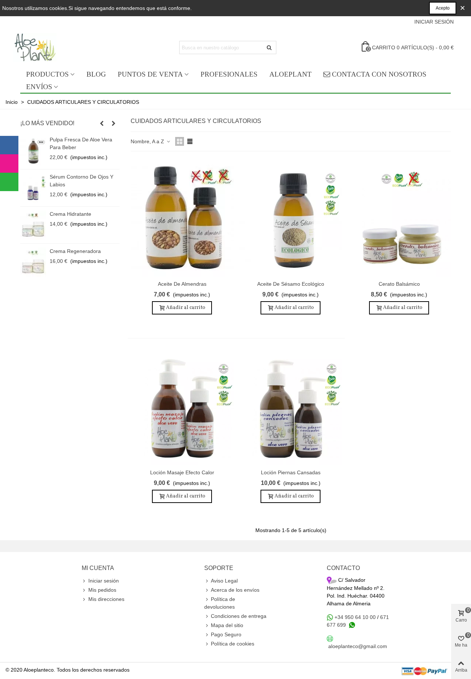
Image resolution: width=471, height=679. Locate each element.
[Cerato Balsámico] (399, 218)
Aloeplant (290, 74)
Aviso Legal (224, 581)
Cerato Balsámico (399, 284)
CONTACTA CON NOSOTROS (379, 74)
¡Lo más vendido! (47, 123)
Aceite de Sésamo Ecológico (290, 284)
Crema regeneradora (75, 251)
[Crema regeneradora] (33, 262)
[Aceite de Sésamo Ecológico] (290, 218)
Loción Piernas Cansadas (291, 472)
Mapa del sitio (227, 625)
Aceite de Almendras (182, 284)
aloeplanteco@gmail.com (357, 646)
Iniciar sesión (103, 581)
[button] (101, 123)
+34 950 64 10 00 (355, 617)
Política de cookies (232, 644)
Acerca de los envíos (235, 590)
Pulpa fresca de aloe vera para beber (81, 143)
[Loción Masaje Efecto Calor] (182, 406)
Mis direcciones (106, 599)
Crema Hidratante (70, 214)
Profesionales (229, 74)
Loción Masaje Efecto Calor (182, 472)
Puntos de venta (150, 74)
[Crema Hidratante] (33, 225)
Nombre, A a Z (148, 141)
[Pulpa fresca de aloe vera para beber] (33, 150)
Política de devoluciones (219, 603)
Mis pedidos (102, 590)
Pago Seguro (226, 634)
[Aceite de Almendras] (182, 218)
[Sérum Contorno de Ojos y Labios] (33, 188)
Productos (47, 74)
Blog (96, 74)
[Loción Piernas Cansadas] (290, 406)
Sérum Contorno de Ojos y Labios (81, 180)
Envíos (39, 87)
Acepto (443, 8)
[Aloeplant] (54, 47)
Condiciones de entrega (238, 616)
